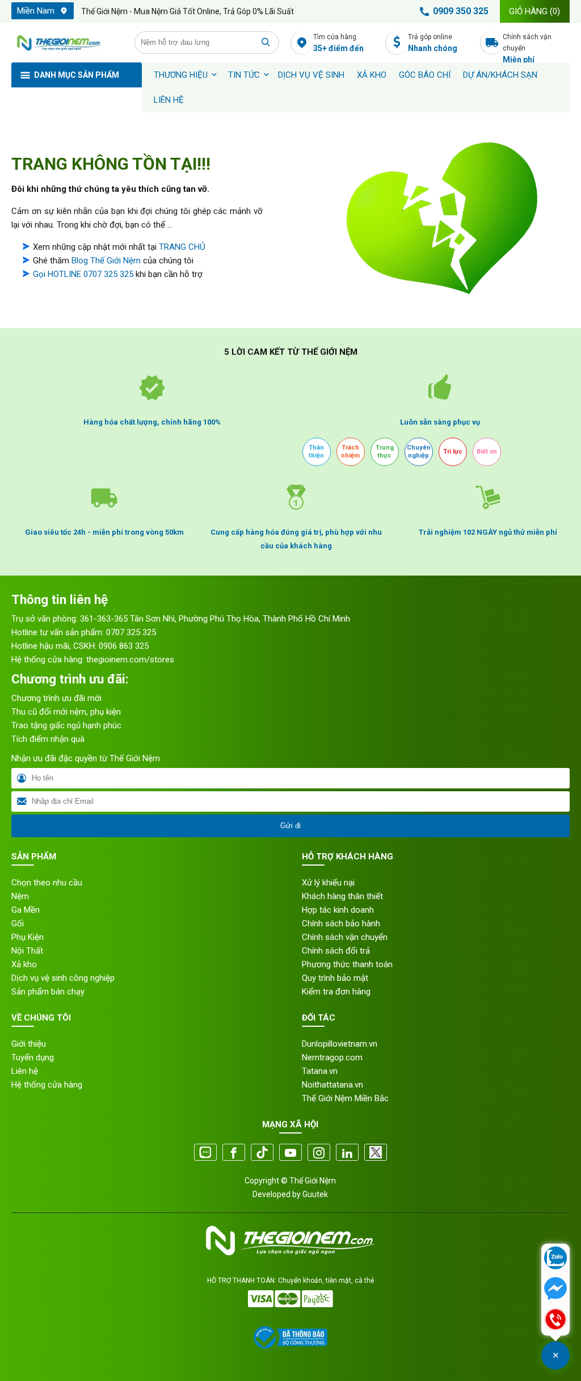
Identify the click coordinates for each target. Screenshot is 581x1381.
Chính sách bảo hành (341, 923)
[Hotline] (555, 1320)
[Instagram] (319, 1153)
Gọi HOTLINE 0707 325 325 (83, 274)
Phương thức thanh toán (347, 964)
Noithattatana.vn (332, 1085)
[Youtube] (290, 1153)
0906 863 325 (124, 646)
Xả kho (24, 964)
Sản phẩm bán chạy (48, 992)
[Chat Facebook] (555, 1289)
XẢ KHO (371, 75)
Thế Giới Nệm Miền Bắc (345, 1098)
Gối (17, 923)
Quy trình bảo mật (335, 978)
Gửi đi (290, 825)
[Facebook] (233, 1153)
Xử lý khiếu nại (328, 883)
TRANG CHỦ (182, 247)
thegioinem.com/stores (130, 659)
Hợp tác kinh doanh (338, 910)
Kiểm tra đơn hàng (336, 992)
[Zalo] (205, 1153)
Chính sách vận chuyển (527, 43)
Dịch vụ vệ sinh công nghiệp (63, 978)
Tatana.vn (320, 1071)
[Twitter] (375, 1153)
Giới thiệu (28, 1044)
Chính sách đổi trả (336, 951)
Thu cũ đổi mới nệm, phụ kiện (66, 712)
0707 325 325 (131, 632)
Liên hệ (169, 100)
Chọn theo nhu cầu (46, 883)
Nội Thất (27, 951)
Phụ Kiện (27, 937)
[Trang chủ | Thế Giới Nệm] (67, 42)
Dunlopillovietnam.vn (339, 1044)
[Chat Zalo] (555, 1258)
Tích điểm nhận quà (48, 739)
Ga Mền (25, 910)
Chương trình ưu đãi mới (56, 698)
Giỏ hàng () (534, 11)
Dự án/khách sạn (500, 75)
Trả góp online (432, 43)
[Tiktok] (262, 1153)
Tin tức (244, 75)
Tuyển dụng (32, 1057)
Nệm (20, 896)
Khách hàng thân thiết (342, 896)
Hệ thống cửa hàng (46, 1085)
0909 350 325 (461, 11)
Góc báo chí (425, 75)
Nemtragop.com (332, 1057)
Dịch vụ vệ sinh (311, 75)
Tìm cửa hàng (338, 43)
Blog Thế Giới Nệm (106, 260)
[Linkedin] (347, 1153)
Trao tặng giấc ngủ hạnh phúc (66, 725)
